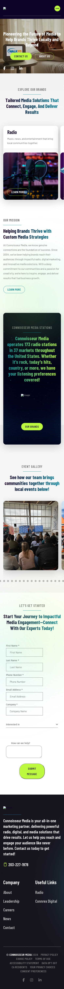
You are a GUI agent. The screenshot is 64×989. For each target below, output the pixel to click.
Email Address (14, 689)
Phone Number (15, 674)
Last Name (12, 660)
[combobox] (32, 724)
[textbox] (31, 724)
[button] (57, 8)
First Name (12, 645)
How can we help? (20, 743)
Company (12, 704)
